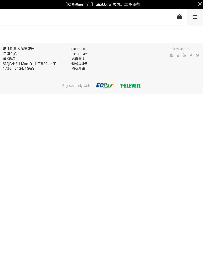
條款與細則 (80, 63)
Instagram (79, 53)
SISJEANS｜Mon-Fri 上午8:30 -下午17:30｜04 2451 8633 (29, 66)
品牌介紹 (10, 53)
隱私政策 (78, 68)
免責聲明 (78, 58)
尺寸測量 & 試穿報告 (18, 48)
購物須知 (10, 58)
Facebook (79, 48)
